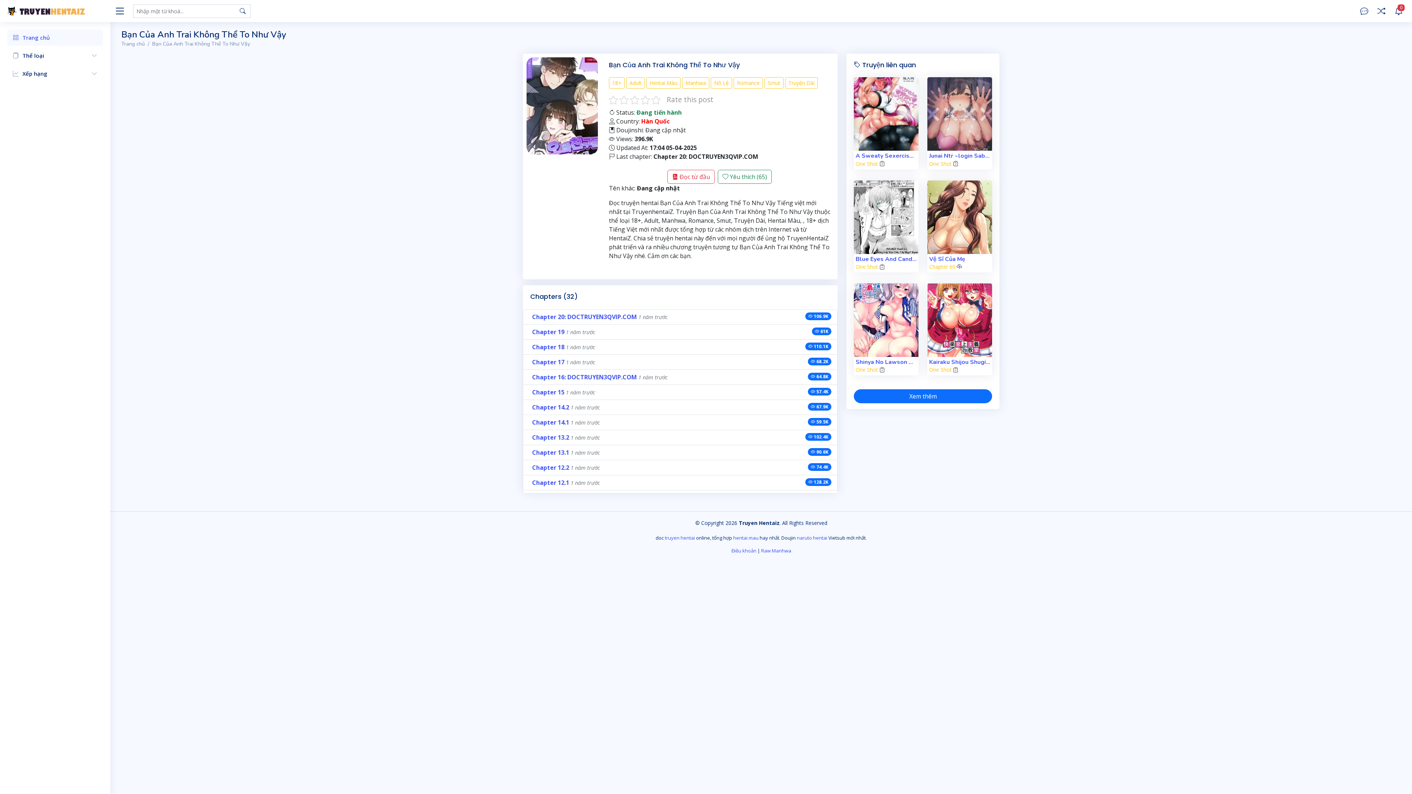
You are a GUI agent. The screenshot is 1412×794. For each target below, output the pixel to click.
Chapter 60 (942, 266)
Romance (748, 82)
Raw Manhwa (776, 550)
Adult (636, 82)
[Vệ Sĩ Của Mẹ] (959, 217)
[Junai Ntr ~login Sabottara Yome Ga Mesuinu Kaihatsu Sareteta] (959, 114)
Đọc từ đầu (694, 177)
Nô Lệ (721, 82)
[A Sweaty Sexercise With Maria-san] (886, 114)
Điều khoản (743, 550)
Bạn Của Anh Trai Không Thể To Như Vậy (201, 43)
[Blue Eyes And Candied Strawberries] (886, 217)
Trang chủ (133, 43)
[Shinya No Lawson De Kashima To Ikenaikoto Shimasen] (886, 320)
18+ (616, 82)
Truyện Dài (801, 82)
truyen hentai (680, 537)
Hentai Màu (663, 82)
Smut (774, 82)
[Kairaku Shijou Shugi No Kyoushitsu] (959, 320)
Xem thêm (923, 396)
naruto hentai (812, 537)
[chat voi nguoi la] (1364, 11)
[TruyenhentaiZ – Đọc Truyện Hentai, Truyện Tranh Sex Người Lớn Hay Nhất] (58, 11)
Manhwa (695, 82)
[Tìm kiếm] (243, 11)
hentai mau (746, 537)
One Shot (867, 163)
